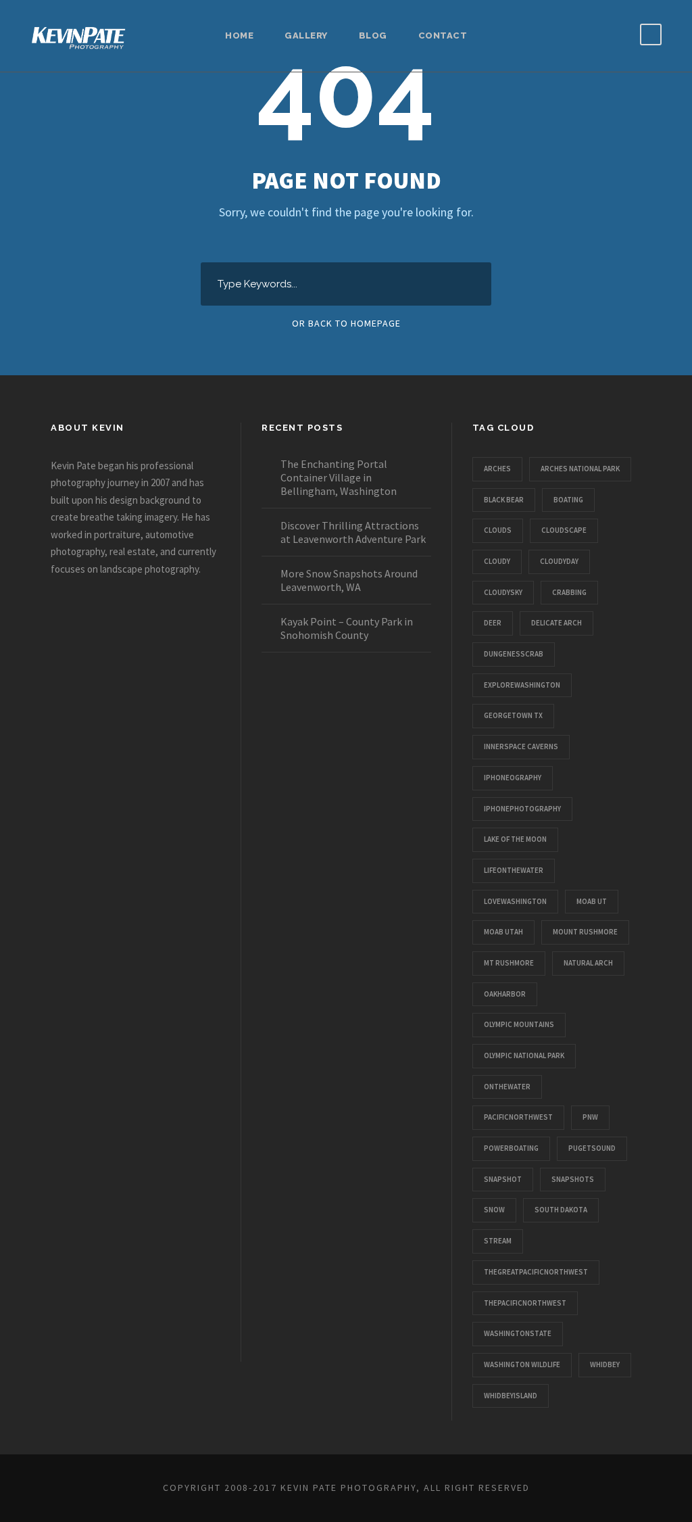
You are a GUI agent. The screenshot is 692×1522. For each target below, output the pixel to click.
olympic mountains (519, 1024)
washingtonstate (517, 1333)
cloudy (497, 561)
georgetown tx (513, 715)
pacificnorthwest (518, 1117)
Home (239, 35)
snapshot (503, 1179)
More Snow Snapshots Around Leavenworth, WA (349, 580)
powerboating (511, 1148)
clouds (498, 530)
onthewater (507, 1086)
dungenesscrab (513, 654)
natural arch (588, 963)
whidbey (605, 1364)
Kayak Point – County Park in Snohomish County (346, 628)
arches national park (580, 468)
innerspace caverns (521, 746)
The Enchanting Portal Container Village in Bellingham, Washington (338, 477)
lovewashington (515, 901)
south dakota (561, 1209)
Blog (373, 35)
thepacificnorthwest (525, 1303)
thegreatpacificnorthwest (536, 1272)
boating (568, 499)
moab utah (503, 931)
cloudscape (564, 530)
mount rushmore (585, 931)
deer (492, 622)
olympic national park (524, 1055)
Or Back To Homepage (346, 323)
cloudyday (559, 561)
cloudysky (503, 592)
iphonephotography (522, 808)
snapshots (572, 1179)
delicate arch (556, 622)
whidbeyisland (510, 1395)
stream (498, 1240)
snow (494, 1209)
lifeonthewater (513, 870)
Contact (443, 35)
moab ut (591, 901)
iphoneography (512, 777)
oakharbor (505, 994)
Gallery (306, 35)
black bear (504, 499)
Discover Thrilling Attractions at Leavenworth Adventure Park (353, 532)
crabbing (569, 592)
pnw (590, 1117)
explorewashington (522, 685)
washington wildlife (522, 1364)
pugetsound (592, 1148)
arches (497, 468)
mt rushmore (509, 963)
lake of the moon (515, 839)
